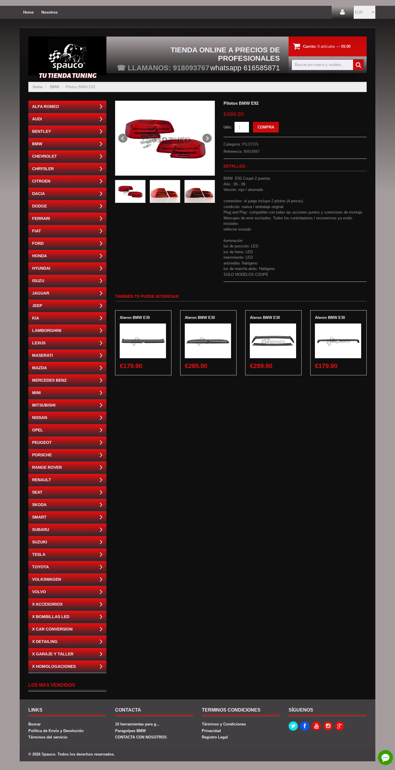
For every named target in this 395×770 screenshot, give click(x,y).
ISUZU (38, 280)
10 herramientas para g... (137, 724)
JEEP (37, 305)
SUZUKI (39, 542)
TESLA (38, 554)
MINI (36, 392)
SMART (39, 517)
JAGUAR (40, 293)
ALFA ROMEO (45, 106)
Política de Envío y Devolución (56, 731)
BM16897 (252, 151)
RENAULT (41, 479)
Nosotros (49, 12)
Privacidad (211, 731)
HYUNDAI (41, 268)
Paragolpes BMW (130, 731)
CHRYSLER (43, 168)
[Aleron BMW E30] (143, 326)
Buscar (34, 724)
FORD (38, 243)
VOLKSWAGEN (46, 579)
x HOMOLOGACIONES (54, 666)
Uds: (228, 127)
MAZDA (39, 367)
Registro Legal (215, 737)
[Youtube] (316, 726)
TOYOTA (40, 567)
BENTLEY (41, 131)
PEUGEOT (42, 442)
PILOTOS (250, 144)
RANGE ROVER (47, 467)
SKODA (39, 504)
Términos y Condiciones (224, 724)
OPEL (37, 430)
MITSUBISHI (44, 405)
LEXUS (38, 343)
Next (207, 138)
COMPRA (266, 127)
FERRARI (41, 218)
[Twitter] (293, 726)
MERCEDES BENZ (49, 380)
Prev (123, 138)
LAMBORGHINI (46, 330)
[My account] (342, 12)
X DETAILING (45, 641)
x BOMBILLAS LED (50, 616)
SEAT (37, 492)
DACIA (38, 193)
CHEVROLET (44, 156)
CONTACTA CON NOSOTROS (141, 737)
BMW (54, 87)
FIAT (36, 231)
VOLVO (39, 591)
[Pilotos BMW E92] (165, 138)
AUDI (37, 119)
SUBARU (40, 529)
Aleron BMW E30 (135, 317)
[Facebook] (304, 726)
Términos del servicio (47, 737)
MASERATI (42, 355)
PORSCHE (42, 455)
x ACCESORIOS (47, 604)
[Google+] (339, 726)
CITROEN (41, 181)
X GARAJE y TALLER (52, 654)
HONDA (39, 255)
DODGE (39, 206)
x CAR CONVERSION (52, 629)
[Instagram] (328, 726)
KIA (35, 318)
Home (28, 12)
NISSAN (39, 417)
